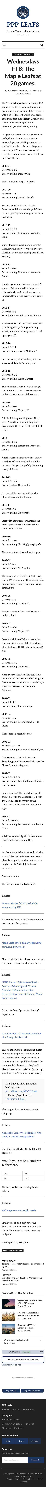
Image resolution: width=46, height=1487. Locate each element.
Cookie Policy (28, 1479)
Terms (17, 1479)
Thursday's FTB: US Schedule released (27, 1326)
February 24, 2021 (15, 1099)
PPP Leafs (23, 24)
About (17, 1419)
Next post (6, 1275)
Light (8, 1441)
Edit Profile (7, 1419)
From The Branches (23, 54)
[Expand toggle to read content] (40, 1340)
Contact (24, 1481)
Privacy (10, 1479)
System (34, 1441)
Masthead (18, 1428)
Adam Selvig (12, 90)
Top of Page (11, 1391)
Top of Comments (32, 1391)
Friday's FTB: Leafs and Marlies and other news (28, 1314)
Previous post (8, 1261)
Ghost (29, 1476)
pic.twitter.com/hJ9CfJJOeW (21, 1091)
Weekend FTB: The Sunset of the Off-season (30, 1301)
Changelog (6, 1428)
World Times (28, 1409)
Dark (21, 1441)
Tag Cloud (29, 1423)
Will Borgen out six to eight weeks (19, 1210)
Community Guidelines (12, 1423)
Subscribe (36, 1460)
